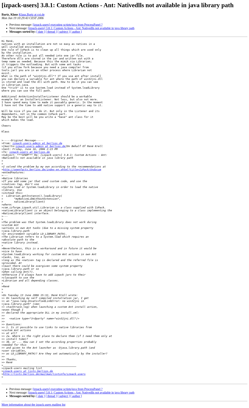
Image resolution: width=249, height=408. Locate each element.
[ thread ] (51, 31)
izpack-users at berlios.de (29, 152)
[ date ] (40, 31)
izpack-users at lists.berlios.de (28, 371)
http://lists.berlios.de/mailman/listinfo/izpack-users (44, 374)
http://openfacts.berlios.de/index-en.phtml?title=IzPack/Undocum (52, 169)
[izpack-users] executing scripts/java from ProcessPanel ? (68, 24)
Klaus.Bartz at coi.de (32, 14)
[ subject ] (64, 31)
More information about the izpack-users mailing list (33, 404)
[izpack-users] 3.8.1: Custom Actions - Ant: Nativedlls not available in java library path (81, 28)
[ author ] (76, 31)
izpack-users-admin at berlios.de (37, 143)
